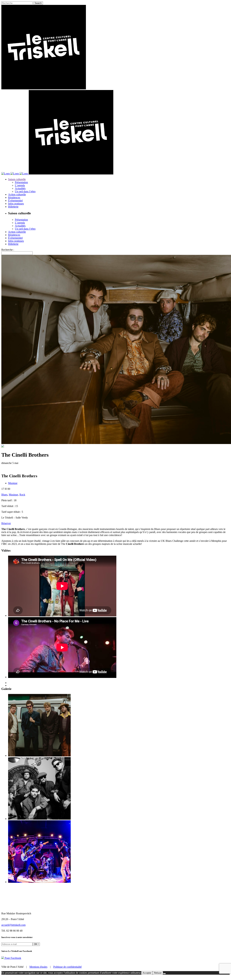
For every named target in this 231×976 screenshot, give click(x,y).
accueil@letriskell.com (13, 924)
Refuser (158, 973)
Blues (4, 494)
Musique (12, 483)
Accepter (147, 973)
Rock (22, 494)
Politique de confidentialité (67, 966)
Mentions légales (38, 966)
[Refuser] (164, 973)
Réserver (6, 523)
